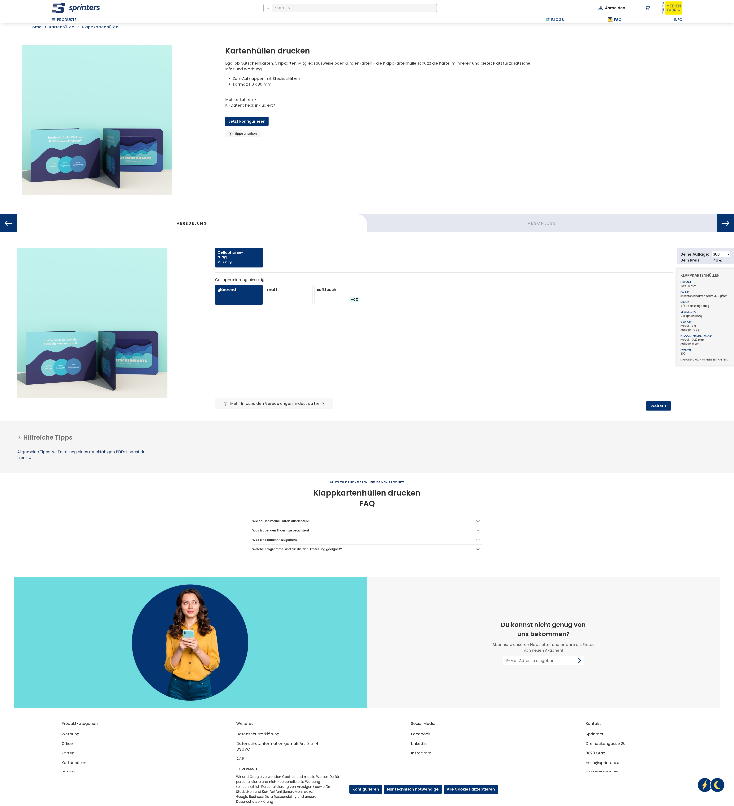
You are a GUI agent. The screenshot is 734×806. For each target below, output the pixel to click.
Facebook (420, 734)
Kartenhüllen (61, 27)
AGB (240, 758)
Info (678, 19)
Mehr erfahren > (240, 99)
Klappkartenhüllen (100, 27)
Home (35, 27)
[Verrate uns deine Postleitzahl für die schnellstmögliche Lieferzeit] (711, 785)
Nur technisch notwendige (413, 789)
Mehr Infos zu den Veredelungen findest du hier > (277, 403)
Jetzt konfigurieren (247, 121)
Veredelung (192, 223)
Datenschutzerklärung (257, 734)
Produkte (66, 19)
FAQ (618, 19)
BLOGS (557, 19)
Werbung (71, 734)
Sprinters (594, 734)
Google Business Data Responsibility (266, 796)
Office (67, 743)
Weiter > (658, 406)
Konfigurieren (365, 789)
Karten (68, 753)
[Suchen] (267, 8)
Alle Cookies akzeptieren (471, 789)
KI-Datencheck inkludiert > (250, 105)
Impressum (247, 768)
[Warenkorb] (645, 8)
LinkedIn (419, 743)
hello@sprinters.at (603, 762)
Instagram (421, 753)
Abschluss (542, 223)
